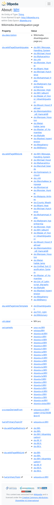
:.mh (37, 59)
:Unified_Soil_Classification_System (42, 269)
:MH (39, 327)
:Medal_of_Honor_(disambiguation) (42, 99)
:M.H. (38, 443)
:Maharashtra (42, 56)
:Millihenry (40, 147)
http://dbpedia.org (30, 17)
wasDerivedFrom (12, 409)
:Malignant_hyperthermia (42, 85)
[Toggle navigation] (48, 3)
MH (16, 9)
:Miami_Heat (41, 68)
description (9, 35)
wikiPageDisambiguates (15, 47)
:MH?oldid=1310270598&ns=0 (42, 412)
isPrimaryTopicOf (12, 422)
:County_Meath (42, 202)
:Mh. (37, 431)
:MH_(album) (41, 93)
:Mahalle (39, 135)
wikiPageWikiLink (12, 153)
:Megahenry (41, 144)
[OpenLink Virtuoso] (11, 487)
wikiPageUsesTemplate (15, 306)
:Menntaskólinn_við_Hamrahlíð (42, 113)
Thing (21, 14)
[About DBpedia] (10, 3)
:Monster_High (42, 90)
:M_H (37, 440)
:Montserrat (41, 187)
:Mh (37, 428)
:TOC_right (40, 312)
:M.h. (37, 446)
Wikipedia (38, 494)
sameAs (7, 327)
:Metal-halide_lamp (39, 125)
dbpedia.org (25, 20)
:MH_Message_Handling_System (42, 49)
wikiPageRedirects (14, 428)
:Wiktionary (40, 315)
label (6, 321)
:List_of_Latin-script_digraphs (41, 283)
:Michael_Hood (42, 53)
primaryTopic (12, 477)
